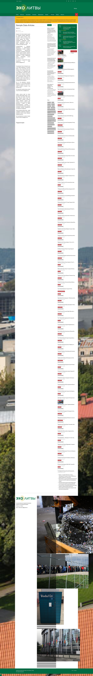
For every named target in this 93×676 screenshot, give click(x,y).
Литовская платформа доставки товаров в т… (66, 371)
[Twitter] (69, 1)
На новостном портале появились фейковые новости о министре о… (69, 42)
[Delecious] (60, 511)
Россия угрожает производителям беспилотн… (66, 82)
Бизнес (46, 14)
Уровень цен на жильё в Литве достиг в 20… (66, 357)
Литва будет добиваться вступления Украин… (66, 95)
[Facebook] (66, 1)
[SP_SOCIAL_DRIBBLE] (75, 1)
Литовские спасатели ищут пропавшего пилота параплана (69, 33)
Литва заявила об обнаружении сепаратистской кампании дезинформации (50, 86)
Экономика (28, 14)
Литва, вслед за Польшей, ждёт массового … (66, 311)
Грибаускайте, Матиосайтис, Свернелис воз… (66, 431)
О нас (17, 1)
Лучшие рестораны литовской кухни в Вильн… (66, 282)
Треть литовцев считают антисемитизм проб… (66, 89)
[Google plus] (71, 1)
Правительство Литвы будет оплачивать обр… (66, 424)
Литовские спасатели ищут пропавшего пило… (66, 304)
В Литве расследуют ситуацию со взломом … (66, 377)
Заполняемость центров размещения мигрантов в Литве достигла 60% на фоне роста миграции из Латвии (51, 45)
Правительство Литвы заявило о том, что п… (66, 242)
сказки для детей (51, 122)
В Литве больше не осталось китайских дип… (66, 135)
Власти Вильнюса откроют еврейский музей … (66, 404)
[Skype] (60, 509)
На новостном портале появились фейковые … (66, 457)
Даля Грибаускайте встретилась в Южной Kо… (66, 331)
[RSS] (60, 496)
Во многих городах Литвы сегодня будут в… (66, 248)
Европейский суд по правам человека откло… (66, 175)
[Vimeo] (60, 510)
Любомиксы (50, 126)
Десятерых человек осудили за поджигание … (66, 397)
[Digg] (60, 508)
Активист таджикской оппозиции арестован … (66, 182)
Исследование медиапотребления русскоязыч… (67, 255)
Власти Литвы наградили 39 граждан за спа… (66, 411)
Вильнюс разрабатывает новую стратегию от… (66, 162)
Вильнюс (22, 14)
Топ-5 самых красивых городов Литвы (65, 288)
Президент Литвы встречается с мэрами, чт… (66, 344)
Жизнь (57, 14)
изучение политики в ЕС (51, 129)
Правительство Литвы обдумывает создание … (66, 444)
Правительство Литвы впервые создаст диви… (66, 228)
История (52, 14)
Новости (62, 14)
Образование (40, 14)
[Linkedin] (60, 502)
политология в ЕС (51, 131)
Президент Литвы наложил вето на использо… (66, 215)
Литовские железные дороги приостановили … (66, 109)
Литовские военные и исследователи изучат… (66, 384)
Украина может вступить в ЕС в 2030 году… (66, 115)
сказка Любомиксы (51, 124)
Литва (17, 14)
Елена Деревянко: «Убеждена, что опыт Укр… (66, 437)
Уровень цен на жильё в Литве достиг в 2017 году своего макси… (69, 37)
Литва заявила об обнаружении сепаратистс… (66, 75)
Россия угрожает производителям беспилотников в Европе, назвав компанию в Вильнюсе (51, 72)
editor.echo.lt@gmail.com (20, 62)
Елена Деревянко (51, 114)
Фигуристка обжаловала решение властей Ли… (66, 235)
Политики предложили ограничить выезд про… (67, 222)
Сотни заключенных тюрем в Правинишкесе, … (66, 324)
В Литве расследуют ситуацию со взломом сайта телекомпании (69, 28)
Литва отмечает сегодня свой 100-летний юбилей (69, 47)
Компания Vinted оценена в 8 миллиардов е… (66, 69)
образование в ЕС (51, 133)
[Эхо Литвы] (28, 8)
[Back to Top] (1, 675)
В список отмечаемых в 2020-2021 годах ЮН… (66, 464)
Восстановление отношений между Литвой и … (66, 195)
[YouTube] (60, 501)
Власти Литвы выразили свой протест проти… (66, 142)
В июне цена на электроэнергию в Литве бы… (66, 129)
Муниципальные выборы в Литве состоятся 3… (66, 417)
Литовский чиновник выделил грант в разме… (66, 364)
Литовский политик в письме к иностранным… (66, 149)
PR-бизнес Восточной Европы (51, 112)
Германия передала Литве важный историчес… (66, 351)
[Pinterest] (73, 1)
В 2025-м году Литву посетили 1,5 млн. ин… (66, 102)
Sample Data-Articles (61, 291)
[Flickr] (60, 505)
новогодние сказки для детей (51, 120)
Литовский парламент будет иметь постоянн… (66, 155)
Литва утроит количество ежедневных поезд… (66, 122)
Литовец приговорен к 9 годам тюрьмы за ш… (66, 202)
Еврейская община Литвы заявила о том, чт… (66, 262)
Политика (34, 14)
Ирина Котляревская (51, 109)
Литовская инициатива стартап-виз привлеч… (66, 391)
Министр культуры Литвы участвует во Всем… (66, 268)
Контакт (20, 1)
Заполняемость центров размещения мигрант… (67, 62)
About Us (18, 28)
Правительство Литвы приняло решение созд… (66, 275)
